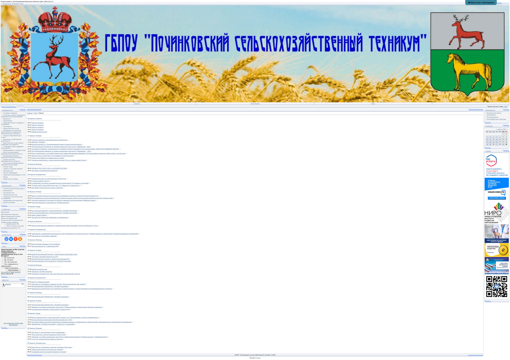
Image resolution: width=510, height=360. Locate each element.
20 (497, 142)
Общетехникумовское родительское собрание (47, 349)
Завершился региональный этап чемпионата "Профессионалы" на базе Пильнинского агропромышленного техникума (71, 288)
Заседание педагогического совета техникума (47, 188)
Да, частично (8, 260)
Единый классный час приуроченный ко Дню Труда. (48, 178)
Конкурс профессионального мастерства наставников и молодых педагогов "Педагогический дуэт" (65, 196)
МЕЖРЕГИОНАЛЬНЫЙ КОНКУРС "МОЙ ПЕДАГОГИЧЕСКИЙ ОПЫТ (54, 254)
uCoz (259, 358)
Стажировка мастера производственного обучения (48, 352)
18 (490, 142)
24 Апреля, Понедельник (36, 174)
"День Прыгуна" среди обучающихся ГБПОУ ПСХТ (48, 334)
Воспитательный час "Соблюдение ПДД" (45, 246)
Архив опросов (15, 272)
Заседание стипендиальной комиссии (44, 170)
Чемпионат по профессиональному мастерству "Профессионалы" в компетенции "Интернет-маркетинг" (66, 307)
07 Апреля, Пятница (34, 292)
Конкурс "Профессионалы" (40, 282)
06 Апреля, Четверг (34, 301)
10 (487, 139)
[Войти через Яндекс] (16, 239)
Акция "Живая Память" (39, 215)
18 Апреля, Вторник (34, 221)
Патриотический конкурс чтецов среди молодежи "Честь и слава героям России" (58, 160)
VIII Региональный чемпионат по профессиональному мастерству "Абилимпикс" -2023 (60, 146)
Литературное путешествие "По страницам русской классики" (52, 155)
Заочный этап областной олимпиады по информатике (49, 217)
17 (487, 142)
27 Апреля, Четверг (34, 136)
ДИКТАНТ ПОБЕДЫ (38, 142)
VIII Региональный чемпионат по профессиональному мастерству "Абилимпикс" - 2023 (61, 151)
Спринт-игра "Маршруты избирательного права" (47, 158)
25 (490, 144)
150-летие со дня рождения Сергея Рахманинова (48, 332)
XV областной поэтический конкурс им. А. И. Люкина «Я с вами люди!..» (55, 185)
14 (500, 139)
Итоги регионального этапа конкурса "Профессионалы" (50, 202)
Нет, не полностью (10, 262)
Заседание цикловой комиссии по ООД (44, 256)
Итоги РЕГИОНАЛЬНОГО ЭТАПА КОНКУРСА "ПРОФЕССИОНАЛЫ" (54, 210)
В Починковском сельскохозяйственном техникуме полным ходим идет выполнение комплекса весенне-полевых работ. (72, 198)
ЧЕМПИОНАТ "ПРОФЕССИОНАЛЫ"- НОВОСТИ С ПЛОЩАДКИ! (53, 324)
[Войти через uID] (6, 239)
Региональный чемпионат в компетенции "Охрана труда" (50, 309)
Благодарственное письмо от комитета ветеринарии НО (50, 259)
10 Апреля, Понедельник (36, 278)
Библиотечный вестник (39, 132)
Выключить (29, 1)
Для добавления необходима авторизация (13, 324)
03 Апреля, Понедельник (36, 343)
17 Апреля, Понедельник (36, 229)
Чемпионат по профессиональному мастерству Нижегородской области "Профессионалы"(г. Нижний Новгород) (69, 337)
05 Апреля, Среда (33, 313)
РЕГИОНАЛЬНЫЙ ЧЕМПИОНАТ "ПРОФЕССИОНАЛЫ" (50, 286)
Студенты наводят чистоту (40, 181)
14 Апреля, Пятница (34, 240)
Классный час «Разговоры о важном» (44, 236)
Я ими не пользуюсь (11, 268)
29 (503, 144)
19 (493, 142)
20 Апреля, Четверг (34, 191)
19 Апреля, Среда (33, 206)
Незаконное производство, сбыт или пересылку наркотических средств (55, 274)
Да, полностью (9, 258)
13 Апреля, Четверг (34, 250)
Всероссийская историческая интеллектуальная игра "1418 (51, 320)
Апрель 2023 (502, 129)
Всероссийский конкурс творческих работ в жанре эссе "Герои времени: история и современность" (65, 317)
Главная (137, 104)
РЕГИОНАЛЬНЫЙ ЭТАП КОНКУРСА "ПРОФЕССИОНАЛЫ (51, 261)
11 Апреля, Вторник (34, 265)
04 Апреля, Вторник (34, 328)
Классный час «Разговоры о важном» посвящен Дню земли (51, 347)
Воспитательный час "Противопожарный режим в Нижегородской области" (56, 144)
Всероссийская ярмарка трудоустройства (45, 244)
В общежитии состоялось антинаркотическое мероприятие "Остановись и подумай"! (60, 183)
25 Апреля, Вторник (34, 164)
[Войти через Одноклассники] (20, 239)
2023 (35, 113)
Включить (36, 1)
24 (487, 144)
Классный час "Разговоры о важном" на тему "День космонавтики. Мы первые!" (58, 284)
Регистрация (255, 104)
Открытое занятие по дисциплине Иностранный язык (49, 140)
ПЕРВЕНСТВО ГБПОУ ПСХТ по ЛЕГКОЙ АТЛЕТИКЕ (49, 168)
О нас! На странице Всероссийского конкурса (47, 339)
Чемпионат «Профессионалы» (41, 271)
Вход (373, 104)
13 (497, 139)
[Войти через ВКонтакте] (11, 239)
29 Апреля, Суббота (34, 118)
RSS (505, 106)
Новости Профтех (37, 123)
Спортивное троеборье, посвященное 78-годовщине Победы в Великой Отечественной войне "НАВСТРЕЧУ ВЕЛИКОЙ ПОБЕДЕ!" (75, 149)
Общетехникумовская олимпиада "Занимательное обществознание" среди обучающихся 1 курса (64, 225)
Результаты (5, 272)
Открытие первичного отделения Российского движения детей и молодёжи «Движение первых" (63, 200)
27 (497, 144)
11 (490, 139)
